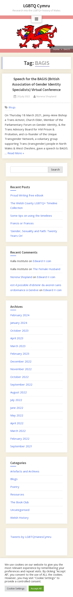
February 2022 (19, 438)
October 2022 (19, 377)
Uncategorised (19, 510)
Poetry (14, 487)
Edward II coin (42, 261)
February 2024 (19, 315)
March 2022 (18, 431)
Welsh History (19, 517)
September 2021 (21, 446)
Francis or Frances (22, 223)
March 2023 (18, 346)
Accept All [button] (36, 588)
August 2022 (18, 392)
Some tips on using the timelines (31, 215)
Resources (17, 494)
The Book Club (19, 502)
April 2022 (16, 423)
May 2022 (16, 415)
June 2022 (16, 408)
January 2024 (18, 323)
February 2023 (19, 353)
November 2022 (21, 369)
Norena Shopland (46, 96)
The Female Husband (46, 269)
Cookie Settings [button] (16, 588)
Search (55, 169)
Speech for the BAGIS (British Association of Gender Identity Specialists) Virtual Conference (36, 84)
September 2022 (21, 384)
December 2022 (20, 361)
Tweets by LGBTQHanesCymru (30, 537)
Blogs (12, 107)
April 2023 (16, 338)
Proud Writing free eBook (26, 195)
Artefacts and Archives (24, 471)
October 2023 (19, 330)
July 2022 (16, 400)
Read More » (15, 153)
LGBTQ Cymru (36, 6)
